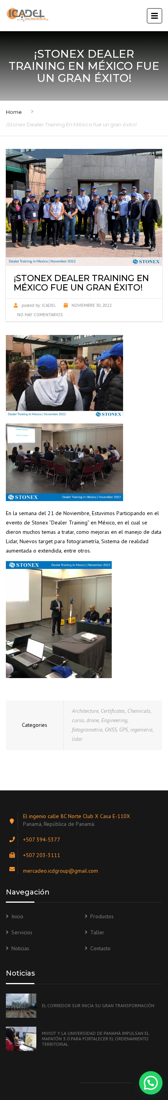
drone (92, 720)
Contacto (100, 948)
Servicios (21, 932)
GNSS (111, 729)
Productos (102, 916)
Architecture (85, 710)
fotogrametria (87, 729)
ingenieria (141, 729)
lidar (77, 738)
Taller (97, 932)
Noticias (20, 948)
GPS (123, 729)
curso (78, 720)
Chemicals (138, 710)
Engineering (114, 720)
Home (14, 112)
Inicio (17, 916)
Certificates (113, 710)
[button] (151, 1083)
